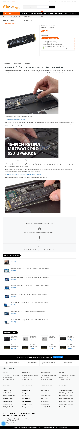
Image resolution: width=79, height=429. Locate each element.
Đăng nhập (73, 13)
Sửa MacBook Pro (45, 393)
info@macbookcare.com (12, 423)
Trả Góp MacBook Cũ (8, 406)
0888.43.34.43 (8, 377)
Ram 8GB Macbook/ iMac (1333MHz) (52, 345)
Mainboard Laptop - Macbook (66, 406)
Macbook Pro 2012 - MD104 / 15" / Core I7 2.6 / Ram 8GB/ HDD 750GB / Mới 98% (30, 277)
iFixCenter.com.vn (63, 427)
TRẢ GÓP (46, 13)
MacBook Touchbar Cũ (8, 398)
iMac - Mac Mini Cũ (7, 401)
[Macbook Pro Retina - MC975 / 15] (7, 271)
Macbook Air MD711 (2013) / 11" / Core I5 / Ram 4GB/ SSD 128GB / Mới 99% (29, 302)
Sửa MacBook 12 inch (46, 395)
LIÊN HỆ (60, 13)
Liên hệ (13, 262)
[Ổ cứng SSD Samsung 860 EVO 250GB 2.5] (6, 338)
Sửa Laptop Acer (26, 398)
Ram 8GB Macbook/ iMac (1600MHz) (34, 345)
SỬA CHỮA (32, 13)
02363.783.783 (64, 377)
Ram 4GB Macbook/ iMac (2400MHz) (71, 345)
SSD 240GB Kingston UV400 (34, 337)
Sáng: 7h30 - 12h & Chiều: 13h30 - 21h (57, 1)
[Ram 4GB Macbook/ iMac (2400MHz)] (62, 347)
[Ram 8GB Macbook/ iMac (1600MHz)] (25, 347)
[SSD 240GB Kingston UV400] (25, 338)
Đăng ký (67, 13)
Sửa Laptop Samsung (27, 406)
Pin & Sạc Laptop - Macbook (66, 404)
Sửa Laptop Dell (26, 390)
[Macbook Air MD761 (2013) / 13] (7, 322)
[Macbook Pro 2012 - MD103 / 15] (7, 288)
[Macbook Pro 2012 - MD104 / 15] (7, 279)
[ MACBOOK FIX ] (25, 17)
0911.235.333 (27, 377)
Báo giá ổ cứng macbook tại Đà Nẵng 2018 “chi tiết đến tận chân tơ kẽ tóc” (25, 174)
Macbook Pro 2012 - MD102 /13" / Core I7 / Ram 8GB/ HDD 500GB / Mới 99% (29, 294)
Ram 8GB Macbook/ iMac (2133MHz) (15, 345)
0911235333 (12, 1)
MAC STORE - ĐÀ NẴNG (11, 255)
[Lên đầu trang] (76, 424)
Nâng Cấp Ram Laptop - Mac (66, 398)
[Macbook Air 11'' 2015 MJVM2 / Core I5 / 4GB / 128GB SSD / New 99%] (7, 262)
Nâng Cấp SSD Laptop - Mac (66, 401)
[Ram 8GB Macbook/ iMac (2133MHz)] (6, 347)
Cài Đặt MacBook (45, 404)
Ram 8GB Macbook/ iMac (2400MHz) (71, 337)
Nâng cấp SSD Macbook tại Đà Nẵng (16, 119)
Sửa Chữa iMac (44, 398)
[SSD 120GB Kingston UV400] (44, 338)
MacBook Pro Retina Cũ (9, 395)
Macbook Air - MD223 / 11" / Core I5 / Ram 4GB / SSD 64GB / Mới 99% (28, 311)
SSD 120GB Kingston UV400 (52, 337)
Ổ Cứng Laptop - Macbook (65, 390)
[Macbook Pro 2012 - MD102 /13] (7, 297)
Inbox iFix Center (58, 357)
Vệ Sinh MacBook (45, 401)
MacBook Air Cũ (7, 390)
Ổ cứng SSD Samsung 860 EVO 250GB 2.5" (15, 337)
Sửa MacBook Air (45, 390)
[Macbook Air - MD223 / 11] (7, 314)
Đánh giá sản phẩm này (10, 23)
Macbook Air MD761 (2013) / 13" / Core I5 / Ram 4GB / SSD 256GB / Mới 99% (30, 320)
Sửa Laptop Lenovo (26, 401)
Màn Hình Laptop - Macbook (66, 393)
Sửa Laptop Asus (26, 393)
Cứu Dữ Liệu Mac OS (45, 406)
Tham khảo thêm (10, 332)
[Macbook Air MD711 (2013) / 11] (7, 305)
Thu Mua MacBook (7, 404)
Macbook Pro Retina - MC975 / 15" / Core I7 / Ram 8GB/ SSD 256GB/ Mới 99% (30, 268)
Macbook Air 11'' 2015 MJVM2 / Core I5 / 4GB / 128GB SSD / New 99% (28, 260)
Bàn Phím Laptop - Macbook (66, 395)
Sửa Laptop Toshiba (27, 404)
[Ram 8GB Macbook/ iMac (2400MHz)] (62, 338)
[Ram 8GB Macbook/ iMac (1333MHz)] (44, 347)
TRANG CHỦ (24, 13)
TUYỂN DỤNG (53, 13)
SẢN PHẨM (40, 13)
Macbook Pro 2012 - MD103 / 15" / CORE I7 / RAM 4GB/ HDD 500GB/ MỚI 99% (30, 285)
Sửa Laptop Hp (25, 395)
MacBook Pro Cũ (7, 393)
